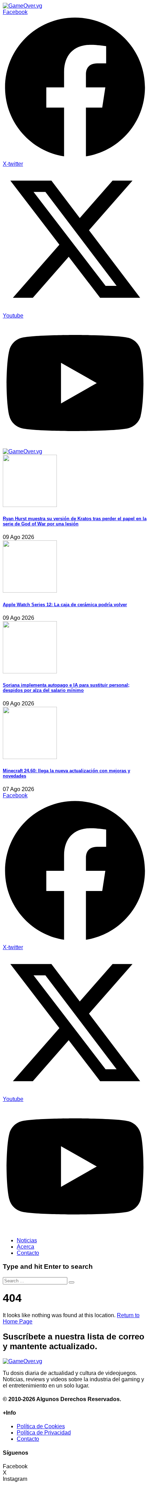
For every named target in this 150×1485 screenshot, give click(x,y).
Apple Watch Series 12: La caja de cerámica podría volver (65, 604)
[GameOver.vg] (22, 6)
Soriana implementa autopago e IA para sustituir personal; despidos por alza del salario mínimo (66, 687)
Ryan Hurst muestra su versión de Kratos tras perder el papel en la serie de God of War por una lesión (75, 521)
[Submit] (71, 1282)
